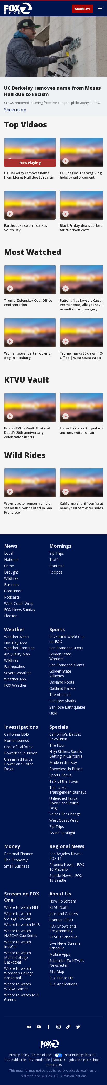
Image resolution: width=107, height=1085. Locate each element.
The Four (57, 745)
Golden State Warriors (60, 656)
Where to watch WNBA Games (17, 986)
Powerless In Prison (20, 753)
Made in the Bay (63, 762)
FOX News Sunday (19, 609)
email (29, 1027)
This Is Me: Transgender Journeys (67, 790)
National (11, 559)
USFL (53, 713)
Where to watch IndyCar (17, 944)
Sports (57, 629)
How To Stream (62, 901)
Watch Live (82, 9)
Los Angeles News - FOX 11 (66, 856)
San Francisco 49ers (66, 647)
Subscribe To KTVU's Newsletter (66, 963)
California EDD (16, 734)
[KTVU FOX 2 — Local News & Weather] (19, 8)
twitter (78, 1027)
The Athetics (59, 694)
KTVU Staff (58, 907)
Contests (56, 565)
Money (12, 846)
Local (8, 553)
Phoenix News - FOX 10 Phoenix (66, 867)
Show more (15, 110)
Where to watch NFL (21, 907)
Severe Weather (17, 672)
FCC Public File (61, 977)
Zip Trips (56, 553)
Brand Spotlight (62, 832)
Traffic (54, 559)
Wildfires (11, 578)
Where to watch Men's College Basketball (17, 957)
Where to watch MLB (22, 924)
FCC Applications (63, 984)
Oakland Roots (61, 682)
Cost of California (19, 746)
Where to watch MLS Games (21, 997)
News (10, 546)
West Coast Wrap (19, 603)
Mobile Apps (59, 954)
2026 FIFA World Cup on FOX (67, 639)
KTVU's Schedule (63, 937)
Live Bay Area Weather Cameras (19, 645)
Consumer (13, 590)
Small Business (16, 866)
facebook (48, 1027)
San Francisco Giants (66, 664)
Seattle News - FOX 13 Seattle (65, 878)
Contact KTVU (61, 919)
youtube (39, 1027)
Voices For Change (65, 814)
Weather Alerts (16, 636)
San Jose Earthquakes (67, 707)
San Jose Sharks (62, 700)
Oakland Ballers (62, 688)
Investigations (21, 727)
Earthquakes (14, 666)
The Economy (16, 859)
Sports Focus (60, 774)
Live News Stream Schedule (64, 945)
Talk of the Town (63, 781)
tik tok (68, 1027)
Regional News (66, 846)
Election (10, 615)
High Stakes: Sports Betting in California (65, 754)
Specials (58, 727)
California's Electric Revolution (65, 736)
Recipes (55, 572)
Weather (14, 629)
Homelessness (16, 740)
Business (11, 584)
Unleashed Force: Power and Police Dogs (19, 764)
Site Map (56, 971)
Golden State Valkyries (60, 673)
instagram (58, 1027)
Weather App (15, 678)
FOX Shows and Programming (62, 928)
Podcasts (12, 597)
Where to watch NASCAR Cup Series (20, 933)
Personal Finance (18, 853)
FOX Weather (15, 685)
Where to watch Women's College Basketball (19, 973)
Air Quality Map (17, 653)
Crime (9, 565)
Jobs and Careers (63, 913)
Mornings (60, 546)
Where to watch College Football (17, 916)
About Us (60, 894)
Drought (11, 572)
